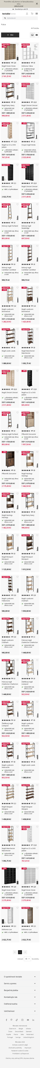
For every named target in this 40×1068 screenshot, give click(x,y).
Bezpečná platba (11, 990)
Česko (10, 1031)
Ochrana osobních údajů (20, 1045)
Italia (22, 1034)
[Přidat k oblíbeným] (17, 44)
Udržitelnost (9, 1011)
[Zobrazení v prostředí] (36, 35)
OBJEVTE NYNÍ (18, 6)
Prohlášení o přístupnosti (21, 1054)
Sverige (18, 1037)
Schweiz (28, 1029)
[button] (36, 4)
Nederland (29, 1034)
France (16, 1034)
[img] (6, 1020)
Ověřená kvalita (10, 1004)
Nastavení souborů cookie (19, 1051)
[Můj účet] (27, 13)
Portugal (10, 1037)
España (8, 1034)
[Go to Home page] (9, 14)
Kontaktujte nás (10, 997)
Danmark (29, 1031)
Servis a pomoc (10, 983)
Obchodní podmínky (15, 1048)
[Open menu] (37, 13)
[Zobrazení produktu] (32, 35)
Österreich (12, 1029)
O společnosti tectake (13, 976)
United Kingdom (28, 1037)
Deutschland (19, 1031)
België (21, 1029)
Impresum (28, 1048)
